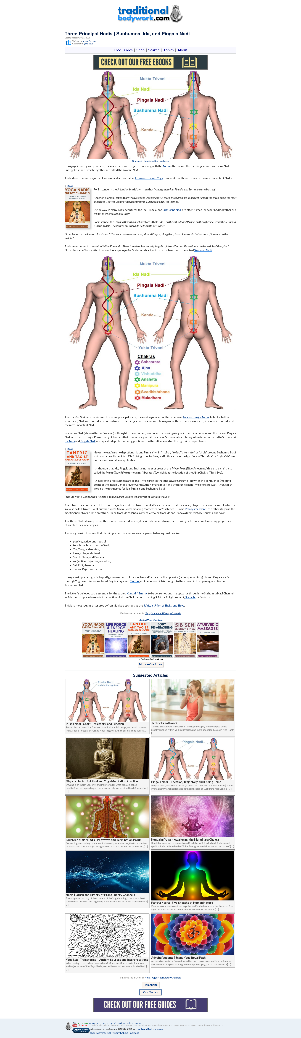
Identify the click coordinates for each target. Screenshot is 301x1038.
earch (154, 50)
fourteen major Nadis (196, 417)
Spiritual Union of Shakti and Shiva (163, 605)
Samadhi (190, 597)
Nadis (166, 166)
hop (141, 50)
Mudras (134, 581)
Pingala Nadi (87, 441)
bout (182, 50)
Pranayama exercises (197, 509)
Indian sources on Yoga (149, 178)
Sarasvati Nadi (203, 250)
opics (169, 50)
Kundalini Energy (137, 593)
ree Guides (124, 50)
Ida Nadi (70, 441)
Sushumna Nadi (172, 209)
